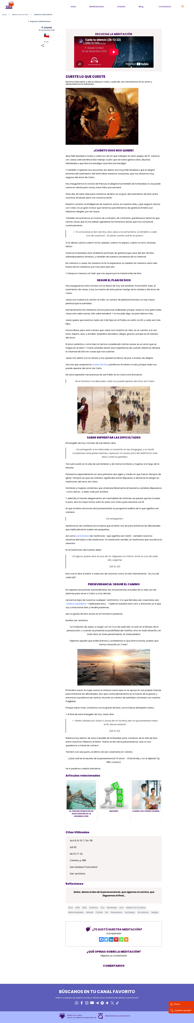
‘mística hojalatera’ (76, 603)
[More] (126, 939)
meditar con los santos (135, 907)
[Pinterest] (116, 939)
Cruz (102, 907)
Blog (141, 6)
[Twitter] (106, 939)
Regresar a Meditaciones (39, 21)
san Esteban (82, 535)
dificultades (112, 907)
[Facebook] (101, 939)
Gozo (121, 907)
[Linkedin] (111, 939)
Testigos (154, 912)
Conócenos (165, 6)
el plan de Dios (100, 364)
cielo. (84, 907)
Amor (70, 907)
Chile (77, 907)
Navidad (89, 912)
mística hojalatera (76, 912)
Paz (106, 912)
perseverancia (116, 912)
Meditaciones (96, 6)
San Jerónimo (143, 912)
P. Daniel (47, 27)
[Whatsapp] (121, 939)
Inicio (73, 6)
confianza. (93, 907)
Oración (121, 6)
